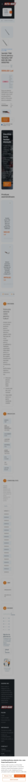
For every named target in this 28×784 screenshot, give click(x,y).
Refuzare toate (8, 776)
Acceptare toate (20, 776)
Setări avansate (14, 779)
